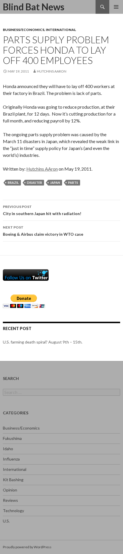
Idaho (8, 448)
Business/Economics (23, 30)
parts (73, 182)
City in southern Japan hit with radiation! (42, 210)
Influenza (11, 459)
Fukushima (12, 438)
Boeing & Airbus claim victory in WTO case (43, 231)
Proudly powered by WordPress (27, 547)
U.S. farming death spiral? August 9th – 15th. (42, 342)
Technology (13, 510)
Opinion (10, 489)
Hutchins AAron (51, 71)
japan (55, 182)
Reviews (10, 500)
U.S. (6, 520)
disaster (34, 182)
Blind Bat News (33, 6)
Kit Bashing (13, 479)
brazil (13, 182)
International (61, 30)
